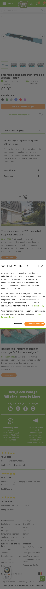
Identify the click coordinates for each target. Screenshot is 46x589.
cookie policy (39, 306)
